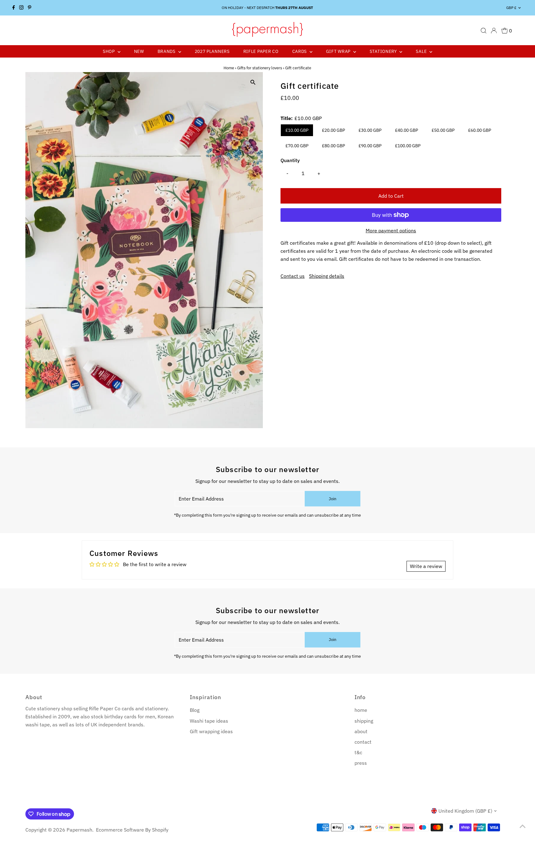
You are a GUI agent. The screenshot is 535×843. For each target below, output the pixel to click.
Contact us (293, 275)
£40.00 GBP (406, 130)
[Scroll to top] (522, 826)
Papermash (79, 830)
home (360, 710)
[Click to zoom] (253, 82)
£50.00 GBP (443, 130)
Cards (300, 51)
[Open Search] (483, 30)
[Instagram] (21, 7)
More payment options (391, 230)
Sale (422, 51)
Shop (109, 51)
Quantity (290, 160)
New (139, 51)
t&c (358, 752)
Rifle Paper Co (261, 51)
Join (332, 498)
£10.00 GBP (296, 130)
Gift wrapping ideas (211, 731)
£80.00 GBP (333, 145)
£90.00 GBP (370, 145)
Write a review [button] (426, 566)
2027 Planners (212, 51)
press (360, 763)
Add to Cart (391, 196)
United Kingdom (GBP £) (465, 811)
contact (363, 742)
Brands (167, 51)
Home (229, 68)
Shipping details (326, 275)
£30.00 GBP (370, 130)
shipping (363, 721)
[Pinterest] (29, 7)
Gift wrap (339, 51)
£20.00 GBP (333, 130)
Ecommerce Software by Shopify (132, 830)
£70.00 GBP (296, 145)
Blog (194, 710)
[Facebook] (13, 7)
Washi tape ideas (209, 721)
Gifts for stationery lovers (259, 68)
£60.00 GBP (479, 130)
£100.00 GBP (407, 145)
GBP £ (511, 7)
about (361, 731)
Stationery (384, 51)
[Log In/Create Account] (494, 30)
